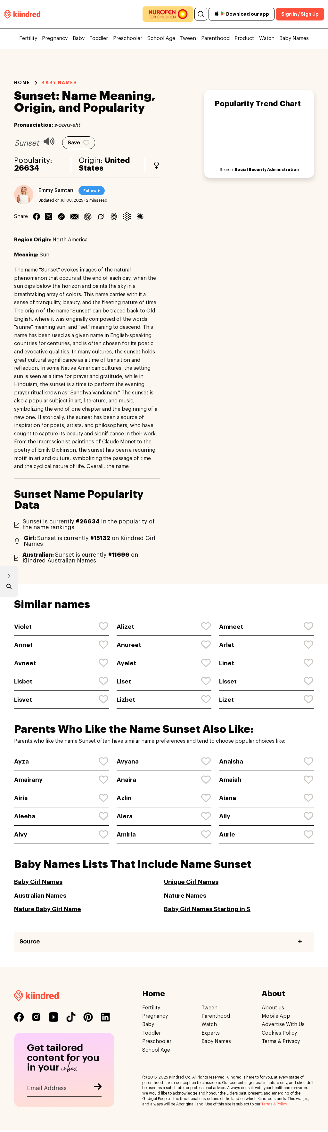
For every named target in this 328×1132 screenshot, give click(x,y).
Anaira (126, 780)
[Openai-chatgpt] (88, 216)
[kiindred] (22, 14)
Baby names (59, 82)
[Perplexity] (114, 216)
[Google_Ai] (127, 216)
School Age (161, 38)
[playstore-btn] (222, 14)
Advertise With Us (283, 1024)
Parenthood (215, 38)
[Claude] (140, 216)
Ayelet (126, 663)
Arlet (226, 645)
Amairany (28, 780)
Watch (267, 38)
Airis (21, 798)
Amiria (126, 834)
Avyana (128, 761)
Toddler (98, 38)
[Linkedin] (61, 216)
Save (74, 142)
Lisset (228, 681)
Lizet (226, 700)
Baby (79, 38)
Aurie (227, 834)
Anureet (129, 645)
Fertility (28, 38)
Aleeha (24, 816)
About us (273, 1007)
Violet (23, 627)
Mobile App (276, 1016)
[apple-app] (216, 14)
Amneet (231, 627)
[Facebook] (36, 216)
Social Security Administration (266, 170)
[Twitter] (48, 216)
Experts (210, 1033)
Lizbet (126, 700)
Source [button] (30, 941)
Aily (224, 816)
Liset (124, 681)
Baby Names (294, 38)
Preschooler (127, 38)
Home (22, 82)
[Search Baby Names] (9, 587)
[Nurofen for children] (168, 14)
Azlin (124, 798)
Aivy (20, 834)
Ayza (21, 761)
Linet (226, 663)
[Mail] (74, 216)
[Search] (200, 14)
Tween (188, 38)
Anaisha (231, 761)
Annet (23, 645)
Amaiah (230, 780)
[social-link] (19, 1017)
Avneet (25, 663)
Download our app (247, 14)
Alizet (125, 627)
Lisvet (23, 700)
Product (244, 38)
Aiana (227, 798)
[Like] (104, 626)
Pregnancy (55, 38)
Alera (125, 816)
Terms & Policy (274, 1104)
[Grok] (101, 216)
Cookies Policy (279, 1033)
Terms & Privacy (281, 1041)
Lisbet (23, 681)
